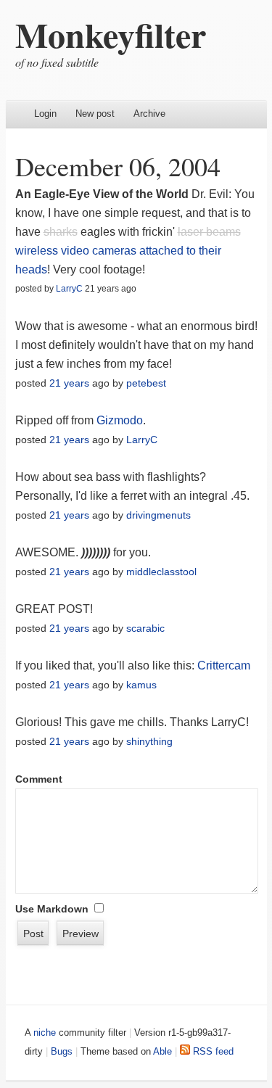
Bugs (62, 1051)
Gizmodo (119, 420)
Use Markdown (51, 909)
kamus (141, 685)
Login (45, 113)
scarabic (145, 628)
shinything (149, 741)
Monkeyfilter (110, 34)
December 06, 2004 (118, 166)
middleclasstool (161, 571)
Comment (38, 779)
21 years (69, 383)
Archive (149, 113)
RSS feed (212, 1051)
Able (162, 1051)
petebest (146, 383)
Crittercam (223, 665)
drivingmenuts (158, 515)
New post (95, 113)
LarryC (69, 289)
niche (44, 1032)
